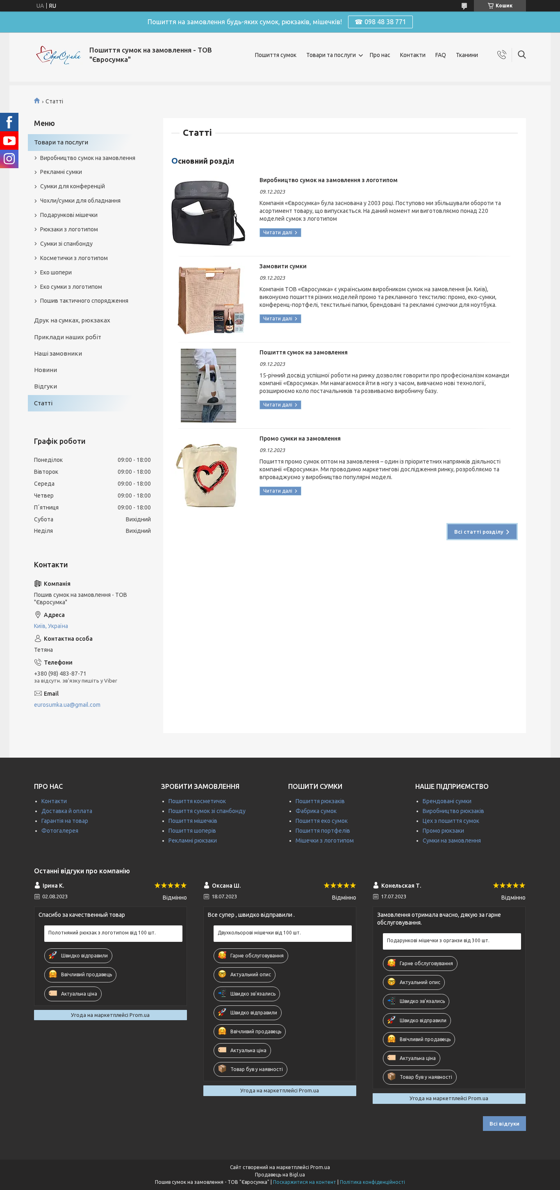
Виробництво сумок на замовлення (87, 158)
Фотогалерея (59, 830)
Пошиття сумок (275, 55)
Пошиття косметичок (197, 801)
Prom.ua (320, 1167)
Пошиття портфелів (323, 830)
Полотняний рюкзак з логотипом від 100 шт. (102, 932)
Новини (45, 369)
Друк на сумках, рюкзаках (72, 320)
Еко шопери (56, 272)
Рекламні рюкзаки (192, 840)
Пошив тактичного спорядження (84, 300)
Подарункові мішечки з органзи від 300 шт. (438, 940)
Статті (43, 403)
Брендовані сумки (447, 801)
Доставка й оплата (66, 811)
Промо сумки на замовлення (300, 438)
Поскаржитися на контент (304, 1182)
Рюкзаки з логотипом (69, 229)
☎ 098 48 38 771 (380, 21)
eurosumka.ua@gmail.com (67, 704)
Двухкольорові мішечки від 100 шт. (259, 932)
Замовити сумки (283, 266)
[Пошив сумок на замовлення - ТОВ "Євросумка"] (58, 55)
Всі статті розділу (478, 531)
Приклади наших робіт (67, 336)
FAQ (440, 55)
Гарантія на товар (64, 821)
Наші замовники (58, 353)
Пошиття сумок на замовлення (304, 352)
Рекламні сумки (61, 172)
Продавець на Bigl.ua (280, 1174)
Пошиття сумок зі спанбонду (207, 811)
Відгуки (45, 386)
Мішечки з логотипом (325, 840)
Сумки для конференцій (72, 186)
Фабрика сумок (316, 811)
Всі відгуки (504, 1123)
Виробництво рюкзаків (453, 811)
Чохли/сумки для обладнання (80, 200)
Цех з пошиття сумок (451, 821)
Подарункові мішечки (69, 215)
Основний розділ (202, 160)
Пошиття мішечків (192, 821)
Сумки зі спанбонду (66, 243)
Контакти (413, 55)
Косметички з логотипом (74, 258)
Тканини (467, 55)
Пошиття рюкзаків (320, 801)
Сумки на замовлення (452, 840)
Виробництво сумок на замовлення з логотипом (329, 180)
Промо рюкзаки (443, 830)
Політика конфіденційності (372, 1182)
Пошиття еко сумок (322, 821)
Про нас (380, 55)
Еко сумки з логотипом (71, 286)
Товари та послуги (331, 55)
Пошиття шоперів (192, 830)
